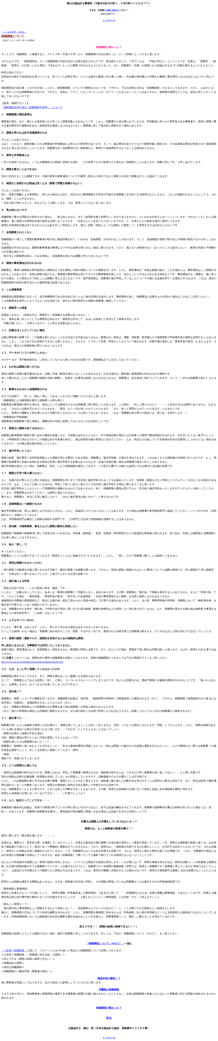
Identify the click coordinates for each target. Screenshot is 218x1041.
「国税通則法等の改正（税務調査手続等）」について (32, 107)
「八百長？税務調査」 (14, 950)
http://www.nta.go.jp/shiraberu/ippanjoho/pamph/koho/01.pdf (32, 662)
